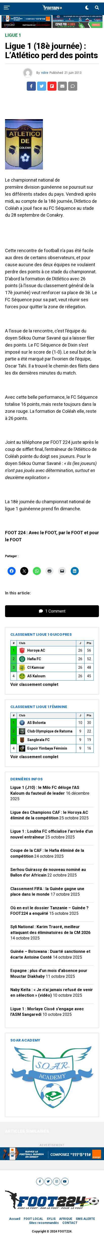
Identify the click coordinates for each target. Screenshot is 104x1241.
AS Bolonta (36, 723)
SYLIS (51, 1219)
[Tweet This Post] (41, 86)
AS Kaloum (36, 676)
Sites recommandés (44, 1223)
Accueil (14, 1219)
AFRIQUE (65, 1219)
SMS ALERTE (85, 1219)
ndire (44, 73)
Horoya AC (36, 650)
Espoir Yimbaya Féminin (47, 748)
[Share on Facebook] (31, 86)
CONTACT (69, 1223)
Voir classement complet (34, 684)
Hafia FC (34, 659)
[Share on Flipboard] (52, 86)
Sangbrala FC (38, 740)
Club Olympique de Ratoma (49, 731)
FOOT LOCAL (33, 1219)
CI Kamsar (36, 667)
